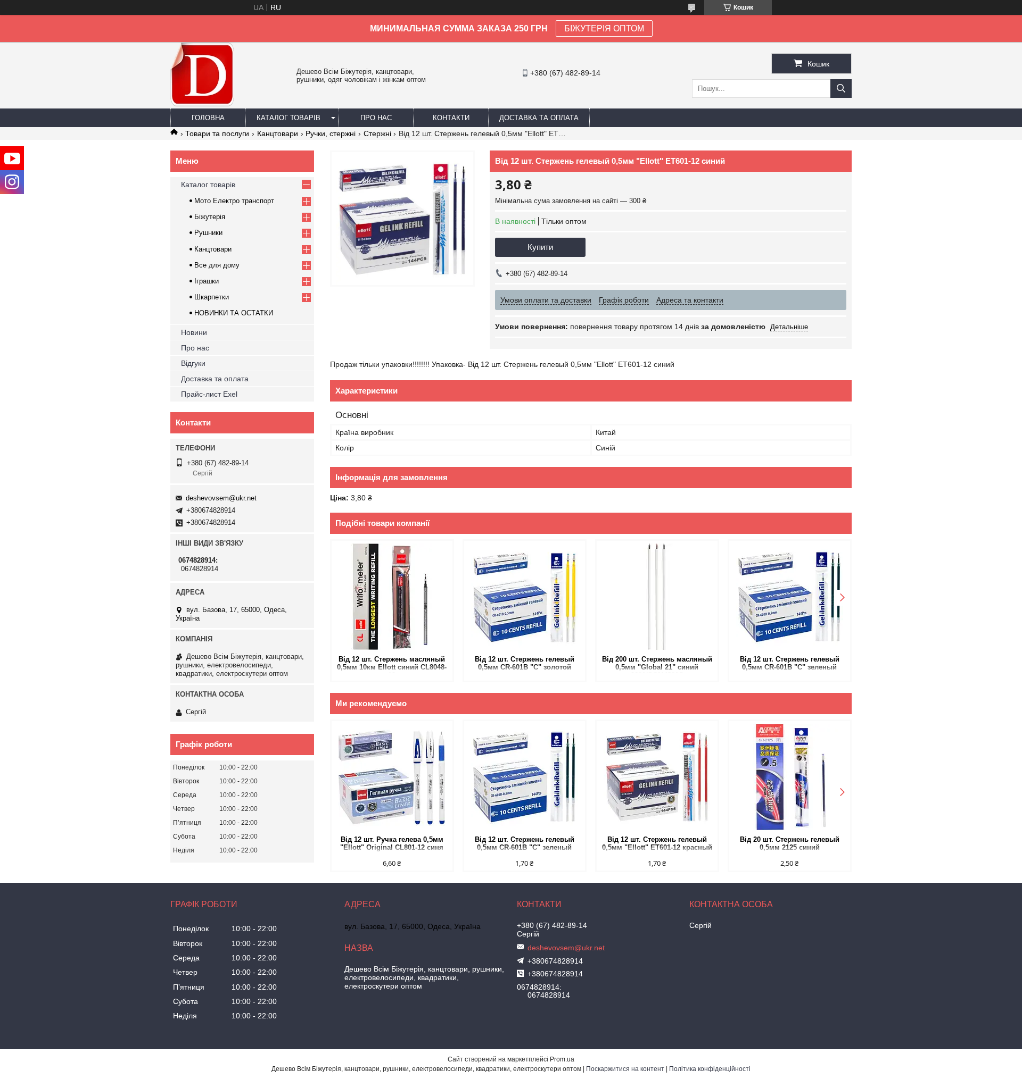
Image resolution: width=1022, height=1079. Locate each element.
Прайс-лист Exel (209, 394)
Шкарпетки (211, 297)
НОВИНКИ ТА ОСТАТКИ (233, 313)
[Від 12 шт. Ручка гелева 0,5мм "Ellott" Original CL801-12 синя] (392, 777)
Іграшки (206, 281)
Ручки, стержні (331, 133)
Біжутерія (209, 217)
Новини (194, 332)
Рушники (208, 233)
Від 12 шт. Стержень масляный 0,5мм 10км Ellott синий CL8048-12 (392, 664)
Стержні (377, 133)
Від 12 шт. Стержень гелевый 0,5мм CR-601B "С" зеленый (789, 663)
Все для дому (217, 265)
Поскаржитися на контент (625, 1069)
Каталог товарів (288, 118)
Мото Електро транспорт (234, 201)
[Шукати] (841, 88)
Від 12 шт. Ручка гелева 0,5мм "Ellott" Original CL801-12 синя (391, 843)
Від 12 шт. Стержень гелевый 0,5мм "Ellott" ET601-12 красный (657, 843)
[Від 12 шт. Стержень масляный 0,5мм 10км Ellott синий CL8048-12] (392, 596)
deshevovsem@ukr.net (221, 498)
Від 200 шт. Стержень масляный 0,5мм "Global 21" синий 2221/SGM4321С (657, 664)
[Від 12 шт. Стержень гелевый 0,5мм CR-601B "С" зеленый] (789, 596)
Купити (540, 247)
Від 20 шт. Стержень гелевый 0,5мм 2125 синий (789, 843)
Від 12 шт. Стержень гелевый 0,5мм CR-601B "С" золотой (524, 663)
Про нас (376, 118)
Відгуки (193, 363)
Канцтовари (277, 133)
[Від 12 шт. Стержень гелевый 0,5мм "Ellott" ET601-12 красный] (657, 777)
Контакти (451, 118)
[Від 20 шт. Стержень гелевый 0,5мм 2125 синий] (789, 777)
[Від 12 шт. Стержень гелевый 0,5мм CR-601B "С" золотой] (524, 596)
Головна (208, 118)
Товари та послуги (217, 133)
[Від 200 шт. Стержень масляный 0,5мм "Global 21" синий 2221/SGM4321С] (657, 596)
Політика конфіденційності (710, 1069)
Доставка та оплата (539, 118)
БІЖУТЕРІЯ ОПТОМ (604, 28)
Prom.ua (562, 1059)
